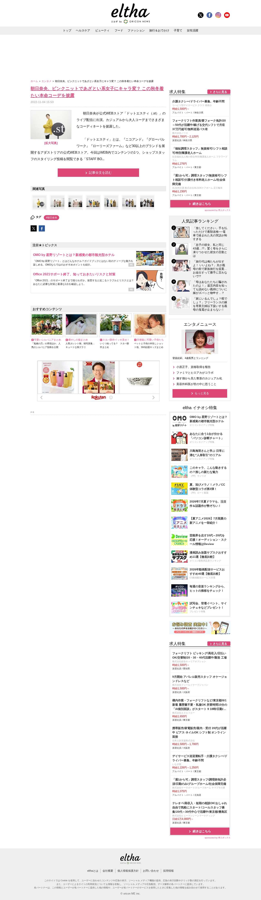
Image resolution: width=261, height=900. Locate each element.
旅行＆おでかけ (159, 30)
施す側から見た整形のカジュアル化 (199, 378)
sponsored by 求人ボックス (217, 210)
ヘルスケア (83, 30)
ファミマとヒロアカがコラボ (194, 372)
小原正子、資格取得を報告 (193, 367)
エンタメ (47, 81)
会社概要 (108, 870)
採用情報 (168, 870)
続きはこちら (202, 203)
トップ (67, 30)
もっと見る (202, 393)
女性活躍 (192, 30)
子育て (178, 30)
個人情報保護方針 (128, 870)
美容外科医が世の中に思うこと (196, 384)
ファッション (136, 30)
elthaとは (92, 870)
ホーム (35, 81)
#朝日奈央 (51, 217)
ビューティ (102, 30)
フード (119, 30)
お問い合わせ (151, 870)
